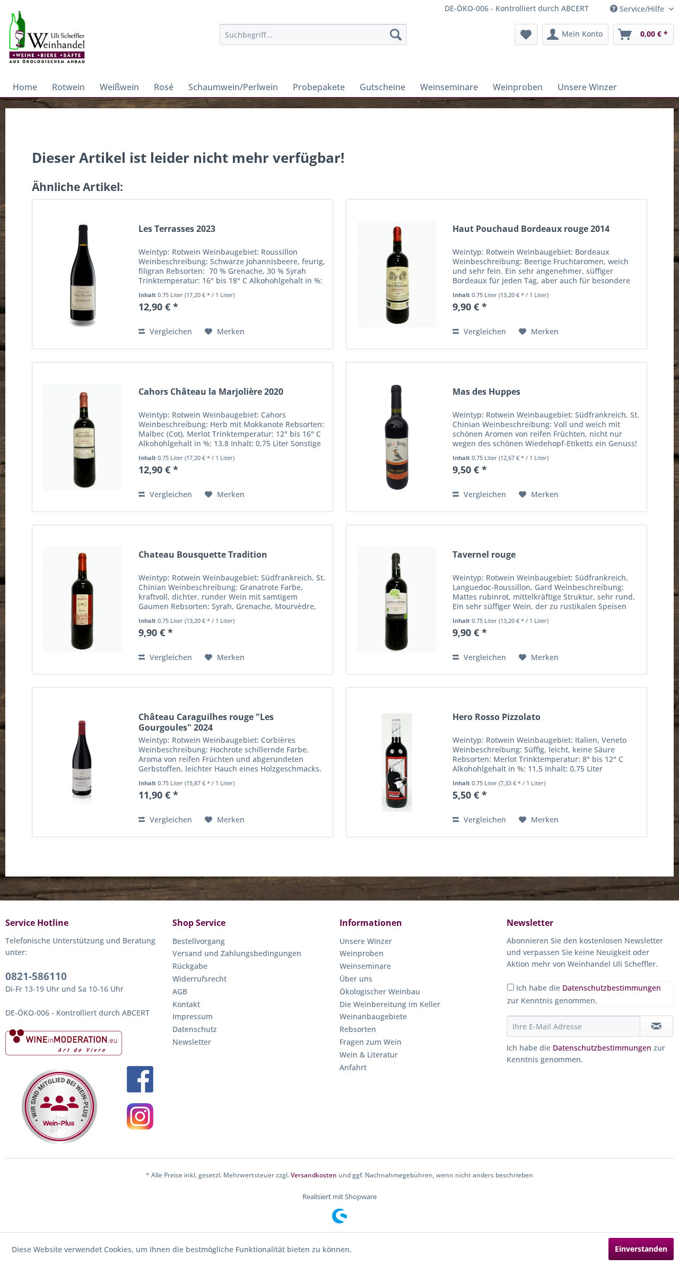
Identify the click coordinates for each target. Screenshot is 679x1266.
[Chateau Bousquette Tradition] (83, 600)
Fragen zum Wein (371, 1042)
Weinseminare (365, 966)
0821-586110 (36, 976)
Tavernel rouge (484, 554)
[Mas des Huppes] (397, 437)
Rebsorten (358, 1029)
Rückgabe (189, 966)
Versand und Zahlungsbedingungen (236, 953)
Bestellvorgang (198, 941)
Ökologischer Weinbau (380, 991)
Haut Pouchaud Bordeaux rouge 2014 (531, 229)
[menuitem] (313, 34)
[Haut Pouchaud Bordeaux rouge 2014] (397, 274)
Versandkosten (314, 1175)
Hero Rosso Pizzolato (496, 717)
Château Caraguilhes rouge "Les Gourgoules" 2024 (206, 722)
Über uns (356, 979)
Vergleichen (169, 331)
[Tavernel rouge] (397, 600)
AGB (179, 991)
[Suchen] (396, 34)
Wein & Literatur (369, 1055)
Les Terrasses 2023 (176, 229)
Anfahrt (353, 1067)
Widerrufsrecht (199, 979)
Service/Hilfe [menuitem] (641, 9)
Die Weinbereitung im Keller (390, 1004)
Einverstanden (641, 1249)
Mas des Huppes (486, 391)
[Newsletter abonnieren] (656, 1026)
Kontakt (186, 1004)
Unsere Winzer (366, 941)
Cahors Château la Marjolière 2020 (210, 391)
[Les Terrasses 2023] (83, 274)
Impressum (192, 1016)
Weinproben (362, 953)
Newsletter (191, 1042)
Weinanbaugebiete (373, 1016)
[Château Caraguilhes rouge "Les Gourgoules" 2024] (83, 762)
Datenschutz (194, 1029)
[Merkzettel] (526, 34)
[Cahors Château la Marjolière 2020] (83, 437)
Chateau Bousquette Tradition (202, 554)
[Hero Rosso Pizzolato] (397, 762)
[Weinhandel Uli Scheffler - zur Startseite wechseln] (46, 37)
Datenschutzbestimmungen (611, 988)
